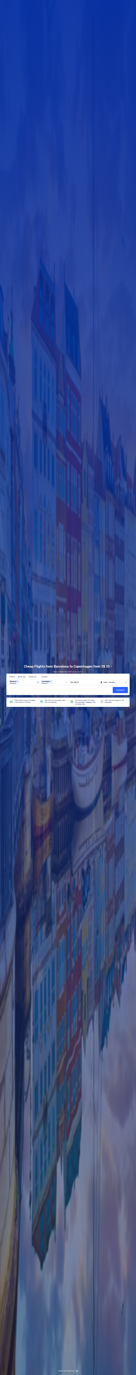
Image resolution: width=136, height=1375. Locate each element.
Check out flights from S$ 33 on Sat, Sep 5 (67, 672)
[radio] (12, 676)
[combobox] (20, 682)
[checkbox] (44, 676)
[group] (23, 682)
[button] (118, 3)
